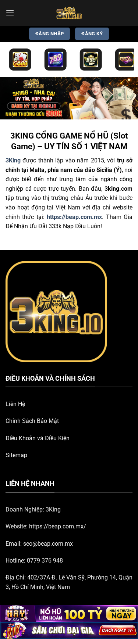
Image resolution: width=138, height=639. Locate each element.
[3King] (69, 13)
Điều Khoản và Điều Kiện (38, 438)
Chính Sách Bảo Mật (32, 420)
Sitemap (16, 455)
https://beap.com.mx (74, 216)
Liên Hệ (15, 404)
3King (53, 509)
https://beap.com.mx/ (57, 526)
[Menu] (10, 13)
